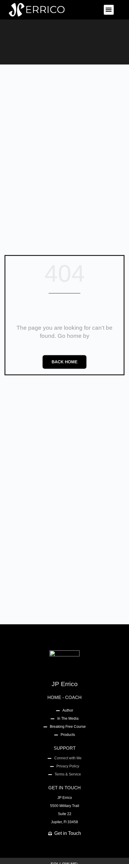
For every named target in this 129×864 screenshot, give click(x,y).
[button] (109, 10)
